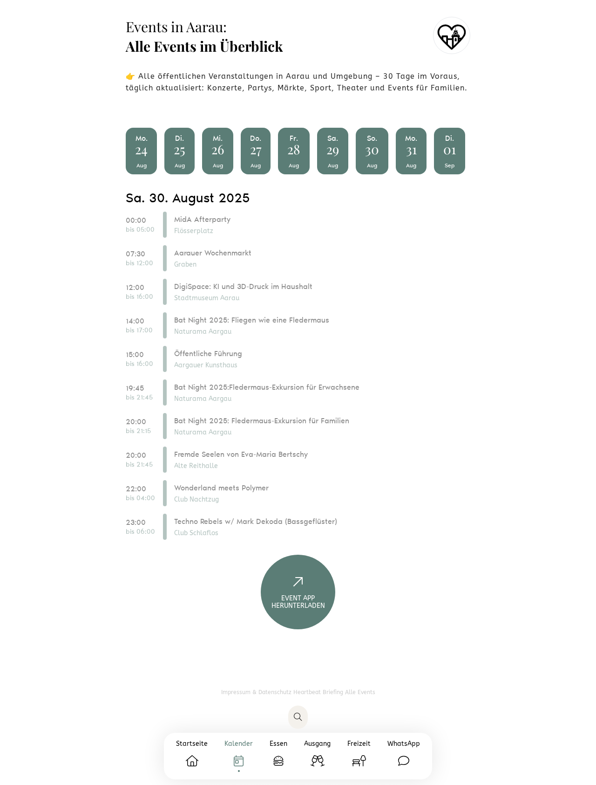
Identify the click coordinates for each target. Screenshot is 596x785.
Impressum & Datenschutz (257, 692)
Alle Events (360, 692)
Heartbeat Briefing (319, 692)
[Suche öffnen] (298, 717)
